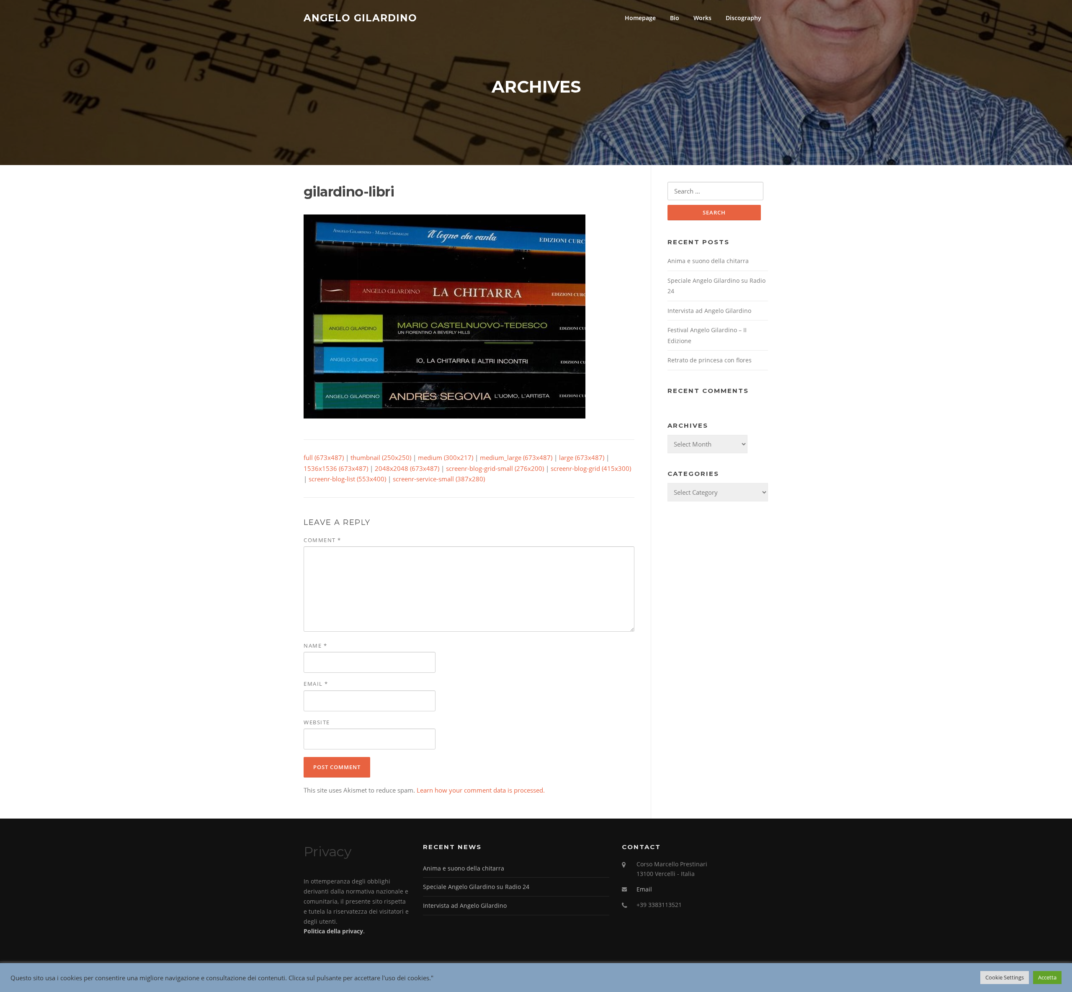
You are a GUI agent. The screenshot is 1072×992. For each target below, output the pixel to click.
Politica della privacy (333, 931)
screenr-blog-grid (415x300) (591, 468)
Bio (674, 18)
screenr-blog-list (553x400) (347, 479)
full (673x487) (324, 457)
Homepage (640, 18)
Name (315, 645)
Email (316, 683)
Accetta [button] (1047, 977)
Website (317, 722)
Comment (322, 540)
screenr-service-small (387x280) (439, 479)
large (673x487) (581, 457)
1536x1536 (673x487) (336, 468)
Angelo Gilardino (360, 17)
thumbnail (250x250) (380, 457)
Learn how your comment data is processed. (481, 790)
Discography (743, 18)
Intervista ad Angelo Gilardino (709, 311)
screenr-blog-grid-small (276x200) (495, 468)
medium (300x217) (445, 457)
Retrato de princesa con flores (709, 360)
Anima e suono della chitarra (708, 261)
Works (702, 18)
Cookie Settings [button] (1004, 977)
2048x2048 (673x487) (407, 468)
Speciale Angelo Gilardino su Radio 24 (476, 887)
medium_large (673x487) (516, 457)
